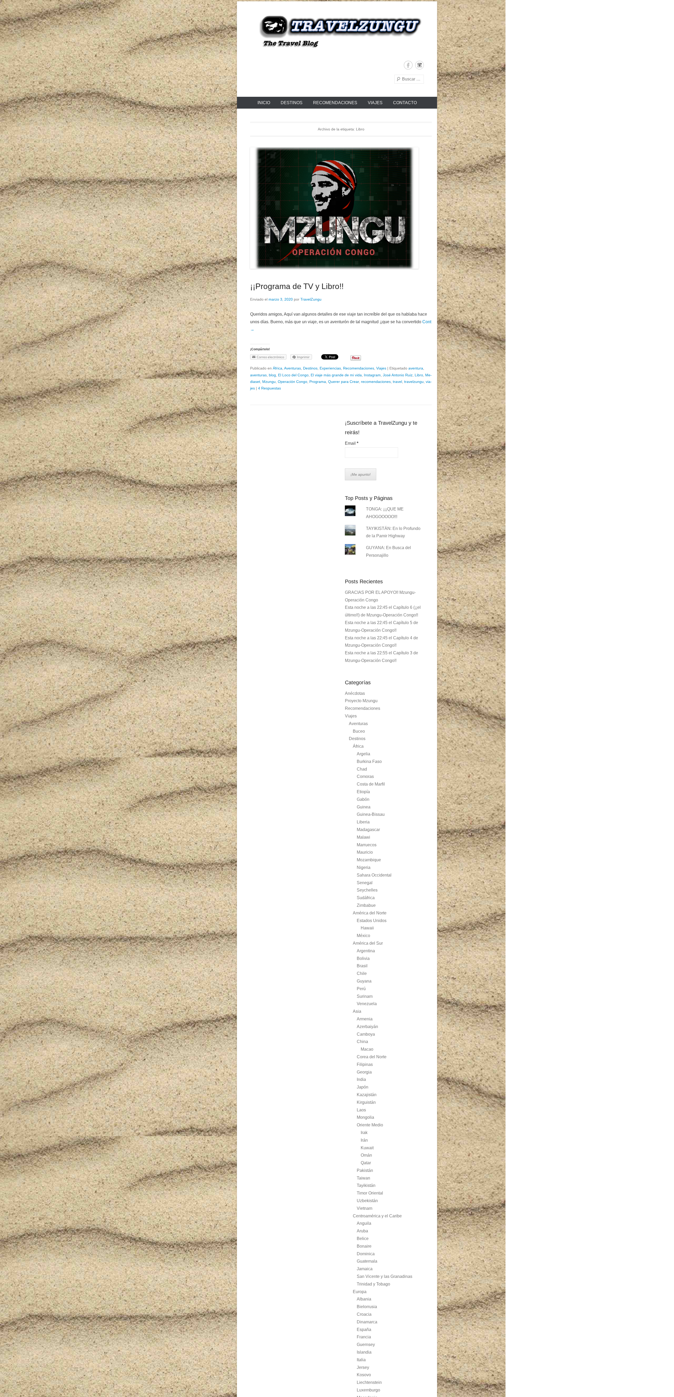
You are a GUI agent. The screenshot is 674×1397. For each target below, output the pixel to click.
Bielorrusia (367, 1306)
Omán (366, 1155)
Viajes (375, 102)
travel (397, 381)
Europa (359, 1291)
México (363, 935)
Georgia (364, 1072)
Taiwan (363, 1178)
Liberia (363, 822)
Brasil (362, 966)
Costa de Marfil (371, 784)
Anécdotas (355, 693)
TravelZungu (310, 299)
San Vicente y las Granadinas (384, 1276)
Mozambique (369, 860)
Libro (419, 375)
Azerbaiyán (367, 1026)
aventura (415, 368)
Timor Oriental (370, 1193)
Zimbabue (366, 905)
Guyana (364, 981)
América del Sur (368, 943)
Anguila (364, 1223)
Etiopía (363, 791)
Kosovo (364, 1375)
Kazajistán (366, 1094)
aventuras (258, 375)
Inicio (263, 102)
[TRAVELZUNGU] (337, 31)
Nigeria (363, 867)
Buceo (359, 731)
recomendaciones (376, 381)
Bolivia (363, 958)
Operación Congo (292, 381)
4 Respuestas (269, 388)
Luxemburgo (368, 1390)
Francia (364, 1337)
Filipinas (365, 1064)
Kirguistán (366, 1102)
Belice (363, 1238)
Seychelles (367, 890)
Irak (364, 1132)
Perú (361, 988)
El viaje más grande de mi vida (336, 375)
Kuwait (367, 1148)
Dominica (366, 1254)
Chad (362, 769)
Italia (361, 1360)
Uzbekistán (367, 1200)
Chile (362, 973)
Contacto (405, 102)
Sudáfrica (366, 897)
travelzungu (414, 381)
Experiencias (330, 368)
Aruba (362, 1231)
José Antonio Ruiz (398, 375)
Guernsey (366, 1344)
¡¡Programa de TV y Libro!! (297, 286)
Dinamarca (367, 1322)
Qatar (366, 1163)
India (361, 1079)
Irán (364, 1140)
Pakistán (365, 1170)
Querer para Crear (343, 381)
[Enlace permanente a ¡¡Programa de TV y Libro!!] (341, 208)
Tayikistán (366, 1185)
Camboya (366, 1034)
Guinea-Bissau (371, 814)
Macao (367, 1049)
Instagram (419, 65)
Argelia (363, 754)
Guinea (363, 807)
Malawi (363, 837)
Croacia (364, 1314)
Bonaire (364, 1246)
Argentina (366, 951)
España (364, 1329)
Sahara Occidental (374, 875)
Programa (317, 381)
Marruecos (366, 845)
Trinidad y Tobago (373, 1284)
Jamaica (365, 1269)
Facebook (408, 65)
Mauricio (365, 852)
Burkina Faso (369, 761)
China (362, 1041)
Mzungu (269, 381)
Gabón (363, 799)
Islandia (364, 1352)
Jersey (363, 1367)
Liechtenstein (369, 1382)
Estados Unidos (371, 920)
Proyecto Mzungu (361, 701)
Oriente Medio (370, 1125)
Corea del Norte (371, 1057)
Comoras (365, 776)
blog (272, 375)
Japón (362, 1087)
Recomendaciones (335, 102)
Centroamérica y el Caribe (377, 1216)
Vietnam (364, 1208)
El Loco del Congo (293, 375)
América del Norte (369, 913)
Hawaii (367, 928)
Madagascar (368, 829)
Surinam (365, 996)
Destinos (292, 102)
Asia (357, 1011)
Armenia (365, 1019)
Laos (361, 1110)
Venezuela (367, 1003)
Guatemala (367, 1261)
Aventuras (292, 368)
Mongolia (365, 1117)
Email (351, 443)
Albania (364, 1299)
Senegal (365, 882)
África (277, 368)
